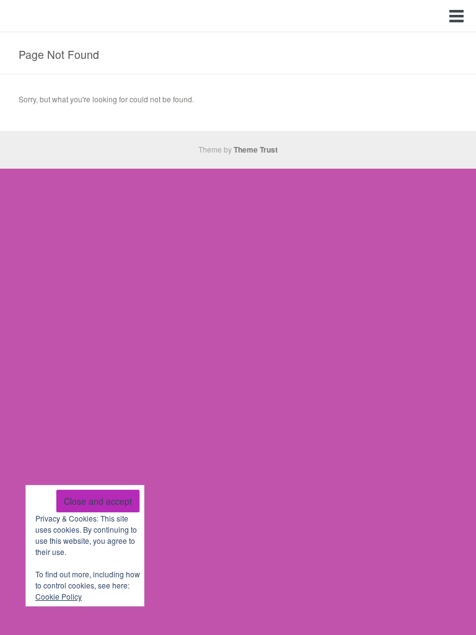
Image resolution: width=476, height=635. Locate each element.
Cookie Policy (58, 596)
